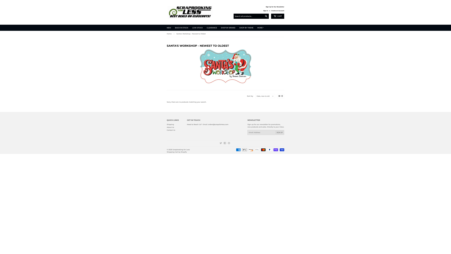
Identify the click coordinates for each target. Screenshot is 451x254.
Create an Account (277, 11)
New (169, 28)
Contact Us (171, 130)
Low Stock (197, 28)
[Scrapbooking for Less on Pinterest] (229, 143)
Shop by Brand (228, 28)
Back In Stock (181, 28)
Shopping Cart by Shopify (177, 152)
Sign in (265, 11)
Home (169, 34)
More (259, 28)
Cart (279, 16)
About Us (170, 127)
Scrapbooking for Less (181, 150)
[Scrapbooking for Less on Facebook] (225, 143)
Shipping (170, 124)
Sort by (250, 96)
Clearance (212, 28)
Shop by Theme (246, 28)
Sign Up (280, 132)
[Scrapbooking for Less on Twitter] (221, 143)
